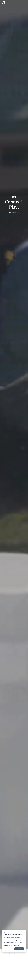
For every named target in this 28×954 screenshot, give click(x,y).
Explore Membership (14, 212)
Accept (19, 948)
